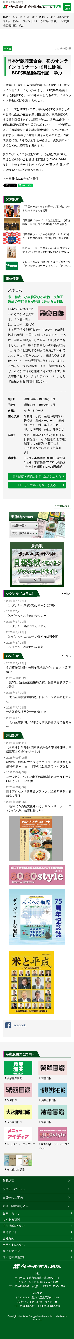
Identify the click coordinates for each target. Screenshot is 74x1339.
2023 (42, 17)
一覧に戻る (63, 505)
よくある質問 (11, 1219)
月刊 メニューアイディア (21, 1144)
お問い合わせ (11, 1213)
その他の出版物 (16, 1169)
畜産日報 (46, 1078)
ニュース (17, 17)
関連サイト (10, 1232)
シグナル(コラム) (14, 1189)
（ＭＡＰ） (49, 1282)
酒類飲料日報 (48, 1100)
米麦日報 (12, 1100)
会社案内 (8, 1238)
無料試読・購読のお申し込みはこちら (37, 476)
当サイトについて (14, 1244)
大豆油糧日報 (14, 1122)
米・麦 (31, 17)
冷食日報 (46, 1122)
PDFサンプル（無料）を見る (37, 485)
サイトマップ (11, 1251)
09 (51, 17)
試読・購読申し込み (16, 1206)
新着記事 (8, 1180)
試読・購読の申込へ (23, 533)
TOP (5, 17)
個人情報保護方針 (14, 1257)
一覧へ (67, 593)
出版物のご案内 (13, 1197)
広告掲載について (14, 1226)
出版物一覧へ (19, 525)
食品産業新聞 (14, 1078)
